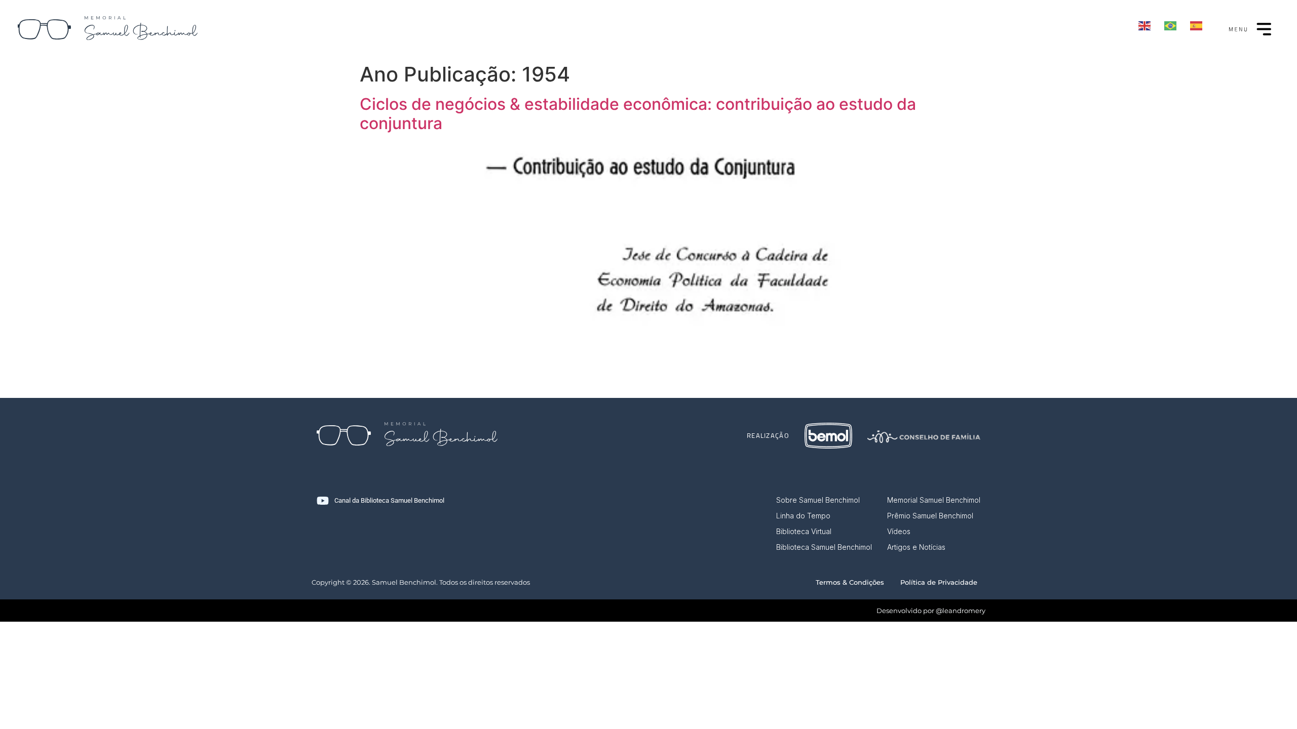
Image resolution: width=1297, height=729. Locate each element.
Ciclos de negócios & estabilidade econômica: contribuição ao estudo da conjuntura (638, 113)
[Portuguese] (1171, 26)
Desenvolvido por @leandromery (930, 610)
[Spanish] (1196, 25)
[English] (1145, 25)
